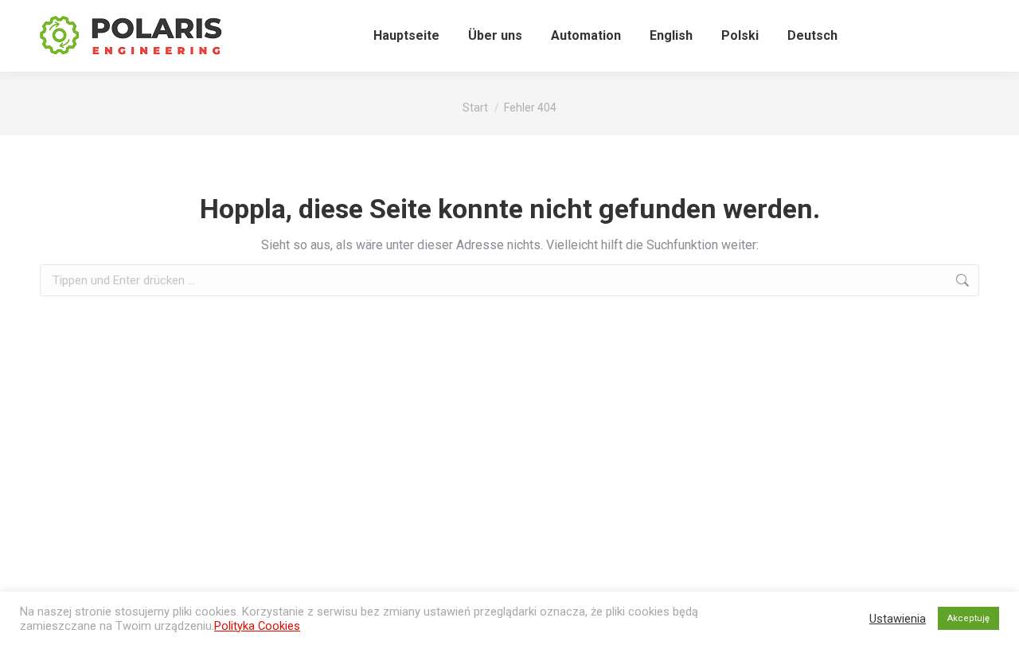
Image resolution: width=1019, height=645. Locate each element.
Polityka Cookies (257, 626)
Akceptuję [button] (968, 618)
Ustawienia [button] (897, 619)
